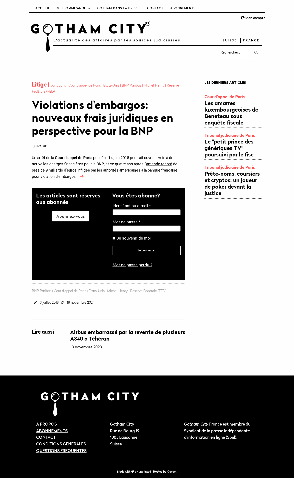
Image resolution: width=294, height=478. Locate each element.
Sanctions (59, 85)
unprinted (145, 471)
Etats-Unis (111, 85)
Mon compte (254, 18)
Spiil (231, 437)
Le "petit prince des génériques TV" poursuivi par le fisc (229, 148)
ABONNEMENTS (52, 430)
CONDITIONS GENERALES (61, 443)
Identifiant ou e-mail (133, 206)
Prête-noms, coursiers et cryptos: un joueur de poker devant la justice (232, 183)
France (251, 40)
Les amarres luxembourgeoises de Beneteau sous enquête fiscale (231, 113)
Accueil (42, 8)
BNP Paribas (132, 85)
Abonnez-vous (70, 216)
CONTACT (46, 437)
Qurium (171, 471)
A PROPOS (46, 423)
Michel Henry (154, 85)
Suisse (230, 40)
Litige (40, 84)
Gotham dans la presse (119, 8)
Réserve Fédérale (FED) (148, 291)
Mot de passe (128, 222)
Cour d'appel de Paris (85, 85)
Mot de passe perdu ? (132, 264)
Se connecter (147, 250)
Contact (155, 8)
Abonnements (182, 8)
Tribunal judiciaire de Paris (229, 135)
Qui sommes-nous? (73, 8)
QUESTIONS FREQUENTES (61, 450)
